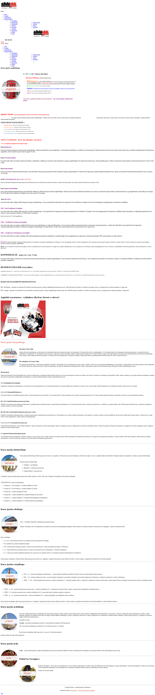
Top (2, 693)
